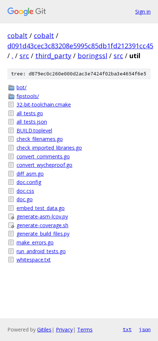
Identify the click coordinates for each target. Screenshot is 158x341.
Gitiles (44, 329)
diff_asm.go (30, 173)
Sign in (143, 11)
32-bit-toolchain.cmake (44, 104)
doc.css (25, 190)
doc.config (29, 182)
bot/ (21, 87)
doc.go (25, 199)
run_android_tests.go (41, 251)
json (145, 329)
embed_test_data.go (41, 208)
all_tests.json (32, 121)
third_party (53, 55)
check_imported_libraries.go (49, 147)
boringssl (92, 55)
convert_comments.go (43, 156)
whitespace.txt (34, 259)
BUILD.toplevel (34, 130)
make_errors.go (35, 242)
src (24, 55)
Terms (85, 329)
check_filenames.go (40, 138)
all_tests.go (30, 113)
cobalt (17, 35)
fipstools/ (28, 96)
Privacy (64, 329)
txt (127, 329)
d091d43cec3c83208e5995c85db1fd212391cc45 (80, 45)
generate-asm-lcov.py (42, 216)
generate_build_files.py (43, 233)
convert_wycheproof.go (44, 164)
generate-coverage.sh (42, 225)
